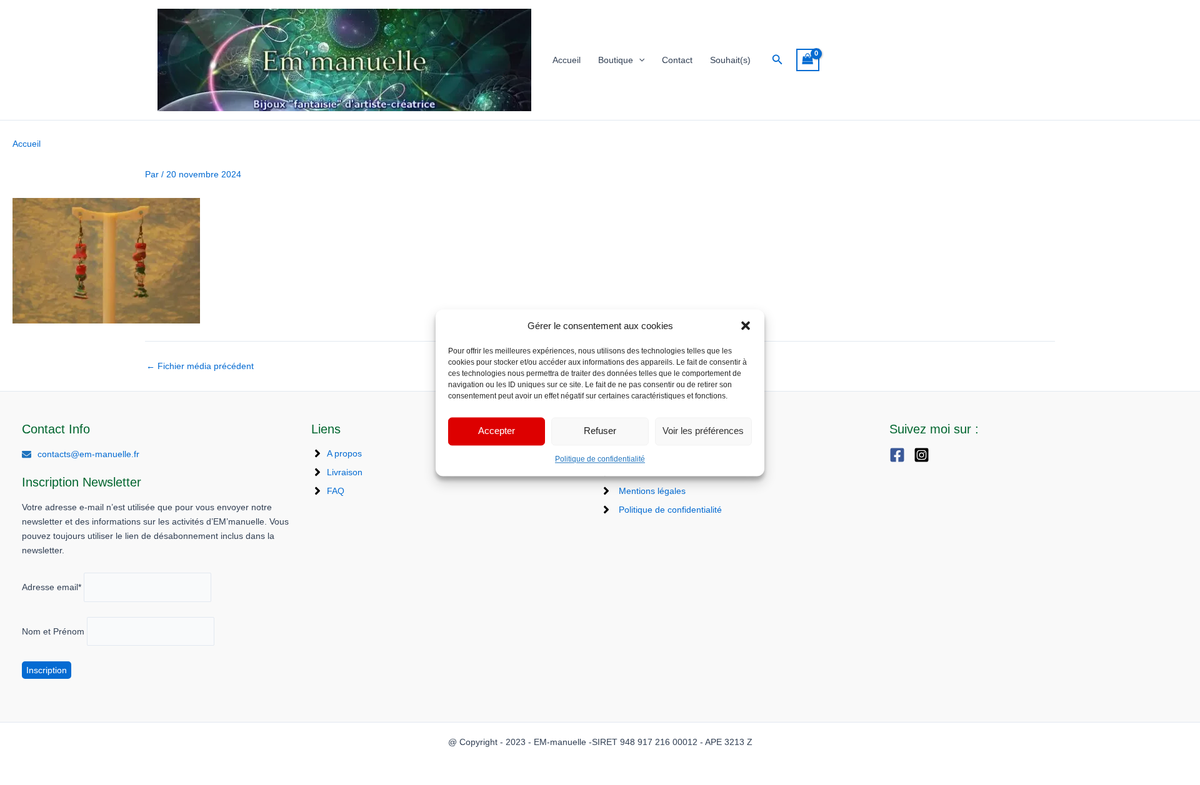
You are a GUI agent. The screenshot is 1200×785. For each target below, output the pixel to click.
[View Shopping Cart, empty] (807, 60)
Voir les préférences (703, 431)
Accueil (566, 60)
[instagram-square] (925, 455)
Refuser (600, 431)
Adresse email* (51, 587)
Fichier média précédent (200, 366)
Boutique (615, 60)
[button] (745, 325)
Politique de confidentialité (600, 459)
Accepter (496, 431)
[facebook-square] (900, 455)
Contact (677, 60)
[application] (638, 60)
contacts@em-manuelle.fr (88, 454)
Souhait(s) (730, 60)
